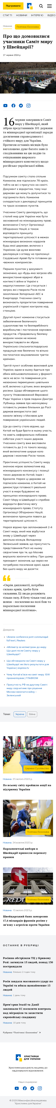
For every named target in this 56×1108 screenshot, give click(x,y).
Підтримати (13, 6)
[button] (49, 6)
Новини (21, 15)
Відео (52, 15)
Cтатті (7, 15)
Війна (32, 714)
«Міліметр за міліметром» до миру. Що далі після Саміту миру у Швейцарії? (27, 651)
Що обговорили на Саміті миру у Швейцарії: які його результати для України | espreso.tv (28, 664)
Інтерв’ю (37, 15)
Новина (7, 25)
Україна (20, 714)
